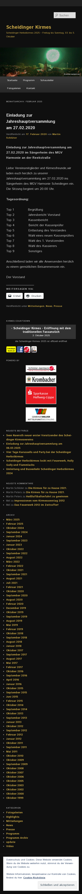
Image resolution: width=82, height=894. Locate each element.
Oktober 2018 (14, 633)
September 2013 (16, 718)
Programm (29, 80)
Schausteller (47, 80)
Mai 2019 (12, 625)
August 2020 (14, 600)
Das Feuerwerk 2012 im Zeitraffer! (36, 505)
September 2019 (16, 617)
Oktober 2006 (15, 777)
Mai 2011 (11, 752)
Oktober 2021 (14, 570)
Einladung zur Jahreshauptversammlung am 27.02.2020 (30, 121)
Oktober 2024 (15, 528)
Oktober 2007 (15, 773)
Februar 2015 (14, 701)
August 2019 (14, 621)
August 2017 (14, 659)
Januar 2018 (13, 646)
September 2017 (16, 655)
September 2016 (16, 676)
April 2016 (12, 680)
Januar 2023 (14, 545)
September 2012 (16, 730)
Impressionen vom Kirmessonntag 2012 (39, 501)
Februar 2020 (14, 604)
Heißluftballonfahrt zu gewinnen (47, 497)
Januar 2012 (13, 739)
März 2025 (13, 520)
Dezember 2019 (16, 608)
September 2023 (16, 541)
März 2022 (13, 562)
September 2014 (16, 709)
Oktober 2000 (15, 794)
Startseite (12, 80)
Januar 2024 (14, 536)
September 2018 (16, 638)
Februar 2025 (14, 524)
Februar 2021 (14, 587)
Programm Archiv (17, 838)
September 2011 (16, 747)
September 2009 (16, 764)
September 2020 (16, 596)
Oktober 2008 (15, 768)
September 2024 (17, 532)
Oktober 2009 (15, 760)
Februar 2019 (14, 629)
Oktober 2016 (14, 671)
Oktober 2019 (14, 612)
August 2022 (14, 558)
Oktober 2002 (15, 790)
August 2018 (14, 642)
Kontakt (30, 88)
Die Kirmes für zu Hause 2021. (47, 488)
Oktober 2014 (14, 705)
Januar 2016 (13, 684)
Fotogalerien (14, 88)
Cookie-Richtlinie (34, 877)
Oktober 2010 (14, 756)
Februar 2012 (14, 735)
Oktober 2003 (15, 785)
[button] (41, 369)
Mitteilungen (36, 306)
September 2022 (16, 553)
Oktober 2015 (14, 688)
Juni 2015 (12, 697)
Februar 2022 (14, 566)
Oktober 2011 (14, 743)
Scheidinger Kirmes (28, 27)
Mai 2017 (12, 663)
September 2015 (16, 693)
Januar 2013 (13, 722)
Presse (58, 306)
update (10, 842)
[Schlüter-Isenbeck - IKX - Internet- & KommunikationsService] (27, 349)
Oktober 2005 (15, 781)
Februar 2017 (14, 667)
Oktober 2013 (14, 714)
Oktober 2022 (15, 549)
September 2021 (16, 574)
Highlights (12, 817)
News (49, 306)
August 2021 (14, 579)
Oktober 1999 (14, 798)
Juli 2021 (11, 583)
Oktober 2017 (14, 650)
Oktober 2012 (14, 726)
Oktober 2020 (15, 591)
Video (10, 846)
